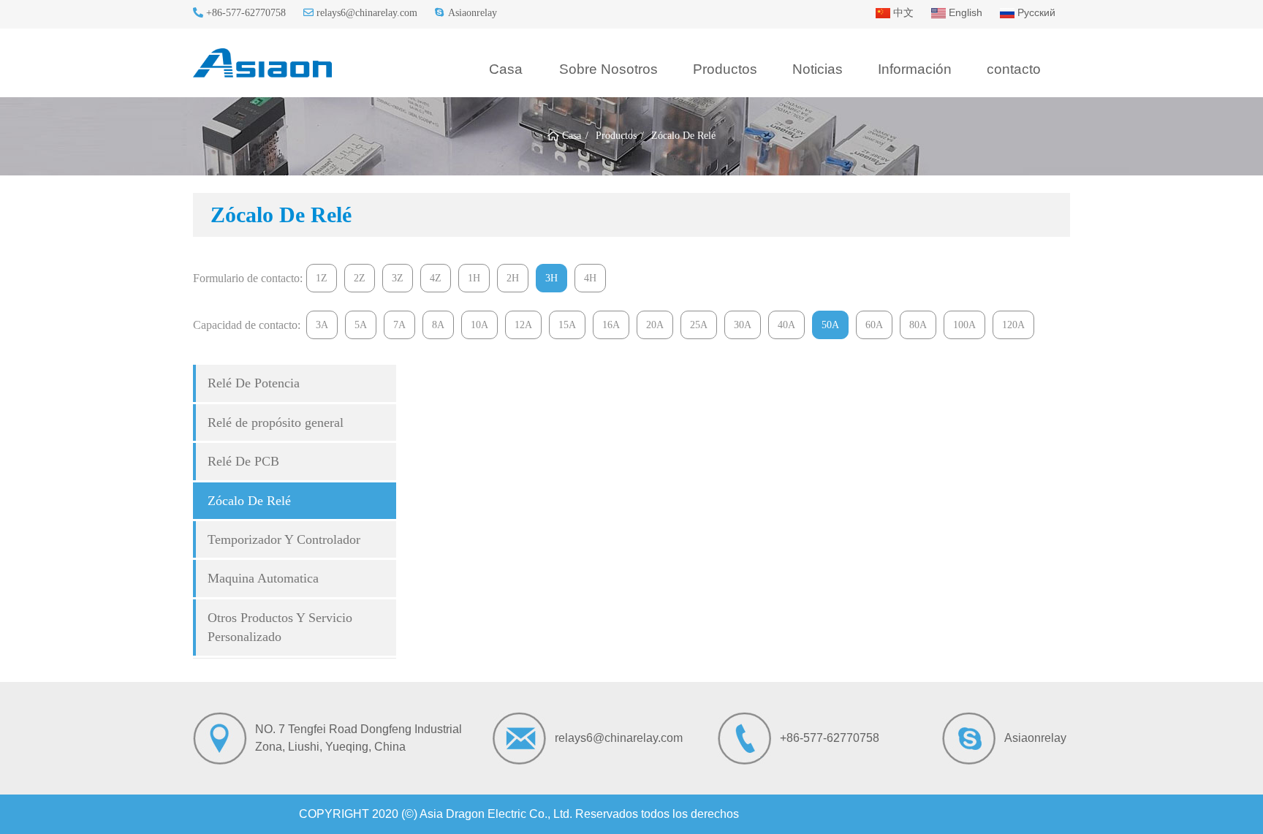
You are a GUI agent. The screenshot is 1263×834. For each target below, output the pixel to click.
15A (567, 324)
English (964, 12)
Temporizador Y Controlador (284, 539)
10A (479, 324)
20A (655, 324)
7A (399, 324)
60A (874, 324)
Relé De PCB (243, 461)
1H (474, 278)
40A (786, 324)
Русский (1034, 12)
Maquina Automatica (263, 578)
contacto (1014, 69)
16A (611, 324)
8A (438, 324)
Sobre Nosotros (608, 69)
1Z (321, 278)
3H (551, 278)
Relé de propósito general (276, 422)
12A (523, 324)
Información (915, 69)
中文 (902, 12)
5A (360, 324)
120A (1013, 324)
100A (964, 324)
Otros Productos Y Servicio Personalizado (280, 627)
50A (830, 324)
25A (699, 324)
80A (918, 324)
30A (742, 324)
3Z (397, 278)
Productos (725, 69)
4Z (435, 278)
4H (590, 278)
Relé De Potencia (254, 383)
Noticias (817, 69)
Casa (506, 69)
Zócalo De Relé (249, 500)
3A (322, 324)
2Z (359, 278)
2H (513, 278)
